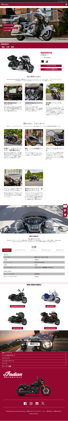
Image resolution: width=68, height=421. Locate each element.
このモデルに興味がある (10, 28)
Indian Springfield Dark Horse (17, 306)
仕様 (7, 47)
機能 (3, 47)
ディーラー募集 (6, 366)
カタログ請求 (7, 31)
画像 (12, 47)
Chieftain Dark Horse (17, 328)
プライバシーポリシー (34, 413)
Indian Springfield (50, 306)
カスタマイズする (8, 25)
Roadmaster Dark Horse (50, 328)
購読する (34, 344)
